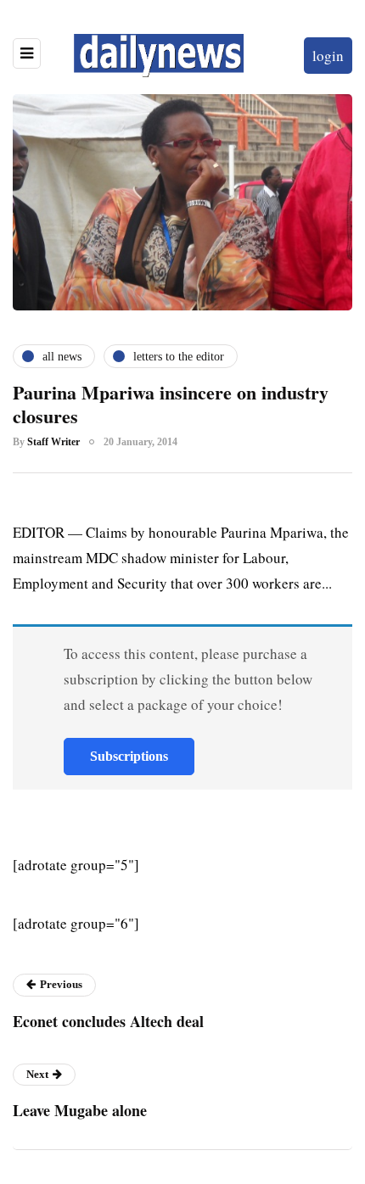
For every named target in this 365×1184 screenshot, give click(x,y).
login (328, 55)
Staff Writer (53, 442)
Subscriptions (129, 756)
